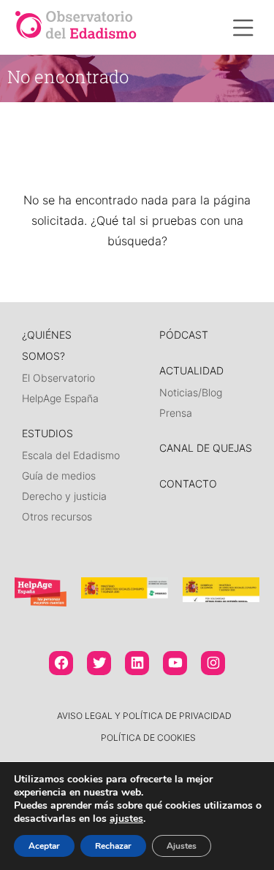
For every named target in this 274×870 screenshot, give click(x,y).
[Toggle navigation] (243, 28)
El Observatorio (58, 378)
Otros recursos (57, 516)
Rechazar (113, 846)
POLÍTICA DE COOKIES (148, 737)
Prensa (175, 413)
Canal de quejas (205, 448)
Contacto (188, 483)
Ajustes (182, 846)
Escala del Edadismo (71, 455)
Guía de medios (59, 475)
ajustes (126, 818)
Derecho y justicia (64, 496)
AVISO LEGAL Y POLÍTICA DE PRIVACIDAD (144, 715)
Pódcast (183, 334)
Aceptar (44, 846)
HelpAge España (60, 398)
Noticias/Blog (190, 392)
